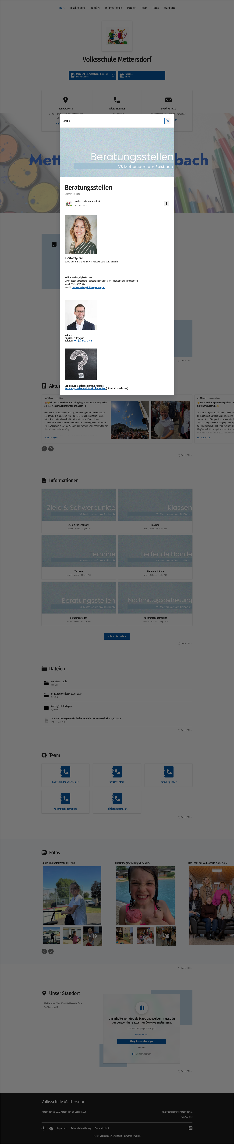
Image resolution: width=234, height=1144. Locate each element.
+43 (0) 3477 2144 (83, 340)
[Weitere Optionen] (166, 203)
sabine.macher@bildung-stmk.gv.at (88, 287)
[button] (117, 152)
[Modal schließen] (117, 572)
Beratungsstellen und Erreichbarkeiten (85, 388)
